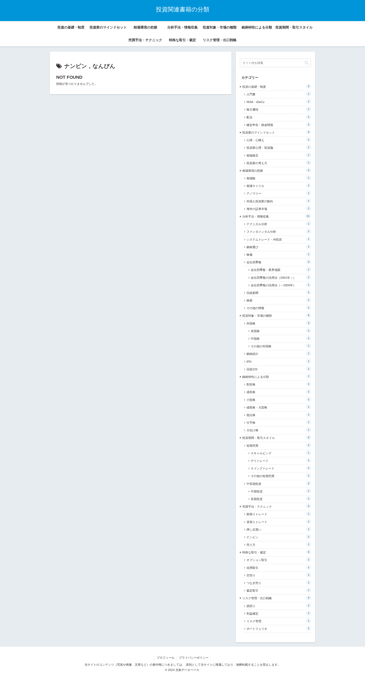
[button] (306, 62)
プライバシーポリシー (193, 657)
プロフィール (165, 657)
